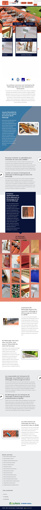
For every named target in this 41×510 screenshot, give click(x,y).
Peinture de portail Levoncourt (8, 472)
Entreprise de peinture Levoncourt (8, 458)
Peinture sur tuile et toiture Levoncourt (9, 462)
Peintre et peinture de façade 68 (16, 264)
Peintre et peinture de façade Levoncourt (9, 456)
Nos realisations (18, 24)
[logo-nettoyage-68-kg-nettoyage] (14, 3)
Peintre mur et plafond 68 (35, 293)
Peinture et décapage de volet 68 (26, 264)
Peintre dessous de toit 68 (6, 293)
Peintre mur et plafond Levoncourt (8, 464)
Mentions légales (19, 508)
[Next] (38, 49)
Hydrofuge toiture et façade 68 (15, 279)
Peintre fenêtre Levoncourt (7, 466)
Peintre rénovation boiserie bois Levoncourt (9, 474)
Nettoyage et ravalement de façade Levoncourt (10, 460)
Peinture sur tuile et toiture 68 (25, 249)
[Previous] (3, 49)
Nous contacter (29, 24)
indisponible (23, 2)
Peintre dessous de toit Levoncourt (8, 470)
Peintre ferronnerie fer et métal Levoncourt (9, 468)
